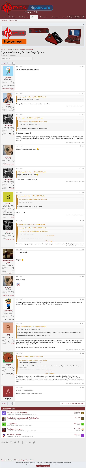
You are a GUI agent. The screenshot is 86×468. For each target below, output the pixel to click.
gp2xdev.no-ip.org (10, 239)
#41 (83, 66)
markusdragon (10, 414)
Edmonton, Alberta (9, 373)
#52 (83, 353)
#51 (83, 323)
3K (32, 436)
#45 (83, 168)
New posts (4, 20)
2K (31, 420)
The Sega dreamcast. (15, 429)
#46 (83, 192)
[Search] (83, 17)
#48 (83, 249)
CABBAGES (77, 413)
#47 (83, 221)
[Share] (80, 67)
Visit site (12, 135)
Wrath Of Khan (10, 431)
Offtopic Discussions (27, 414)
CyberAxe (78, 435)
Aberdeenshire (10, 85)
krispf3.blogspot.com (9, 273)
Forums (34, 17)
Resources (55, 17)
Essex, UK (11, 133)
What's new (43, 17)
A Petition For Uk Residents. (17, 412)
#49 (83, 276)
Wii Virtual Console (14, 434)
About (4, 17)
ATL (13, 270)
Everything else (26, 431)
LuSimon (78, 430)
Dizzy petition (12, 423)
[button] (16, 17)
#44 (83, 146)
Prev (4, 63)
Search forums (13, 20)
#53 (83, 387)
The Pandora (23, 17)
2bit (79, 419)
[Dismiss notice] (83, 25)
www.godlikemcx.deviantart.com (8, 88)
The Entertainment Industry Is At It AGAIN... (23, 418)
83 (32, 431)
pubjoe (8, 425)
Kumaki (8, 420)
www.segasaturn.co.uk (8, 164)
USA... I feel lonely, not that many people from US (8, 214)
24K (35, 431)
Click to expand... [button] (50, 241)
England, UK (11, 342)
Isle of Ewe (11, 110)
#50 (83, 299)
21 (33, 414)
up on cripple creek (9, 319)
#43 (83, 114)
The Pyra (12, 17)
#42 (83, 93)
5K (35, 414)
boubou (5, 55)
